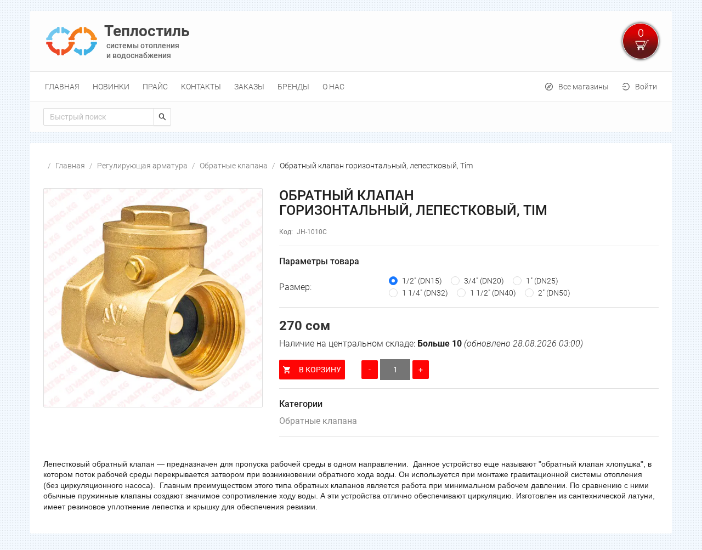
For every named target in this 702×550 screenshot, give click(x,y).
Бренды (293, 86)
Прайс (155, 86)
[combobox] (98, 117)
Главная (62, 86)
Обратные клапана (234, 165)
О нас (333, 86)
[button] (153, 297)
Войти (646, 86)
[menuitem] (62, 86)
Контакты (201, 86)
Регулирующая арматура (142, 165)
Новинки (111, 86)
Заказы (249, 86)
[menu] (351, 86)
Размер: (295, 287)
